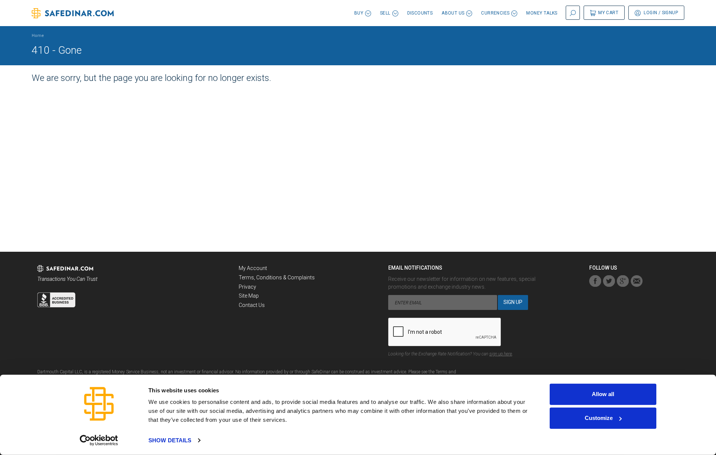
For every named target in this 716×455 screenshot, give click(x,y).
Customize (599, 418)
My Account (253, 268)
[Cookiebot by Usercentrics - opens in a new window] (99, 440)
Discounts (420, 13)
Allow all (603, 394)
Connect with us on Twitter (609, 281)
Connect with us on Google (623, 281)
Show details (169, 440)
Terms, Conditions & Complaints (277, 277)
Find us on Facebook (595, 281)
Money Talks (541, 13)
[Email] (637, 281)
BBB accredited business (56, 299)
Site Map (249, 296)
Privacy (247, 287)
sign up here (500, 354)
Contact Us (252, 305)
